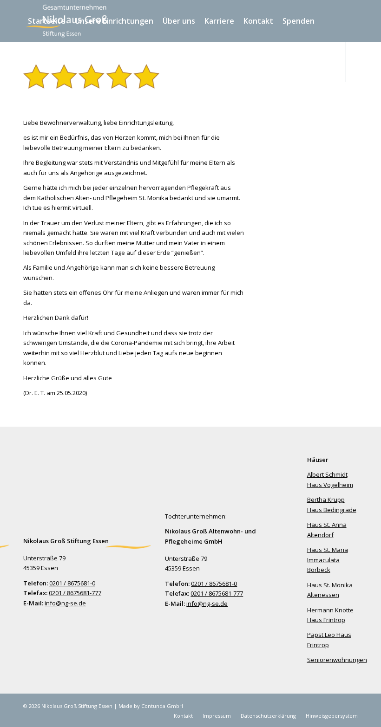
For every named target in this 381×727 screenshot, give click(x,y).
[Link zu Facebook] (26, 102)
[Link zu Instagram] (40, 102)
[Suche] (91, 61)
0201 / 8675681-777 (75, 593)
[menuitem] (46, 20)
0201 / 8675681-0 (72, 583)
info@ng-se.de (65, 603)
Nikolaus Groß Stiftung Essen (77, 705)
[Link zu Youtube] (54, 102)
